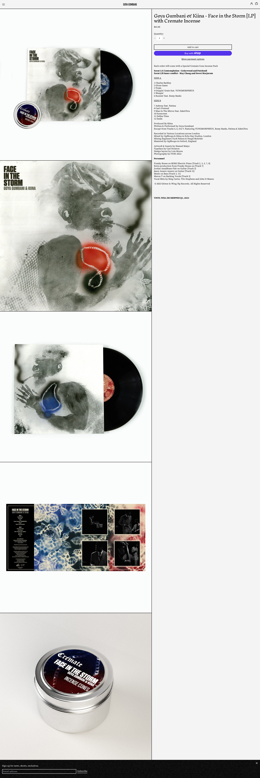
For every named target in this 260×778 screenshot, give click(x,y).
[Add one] (164, 38)
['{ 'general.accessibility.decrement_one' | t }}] (155, 38)
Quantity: (159, 33)
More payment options (192, 59)
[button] (256, 4)
